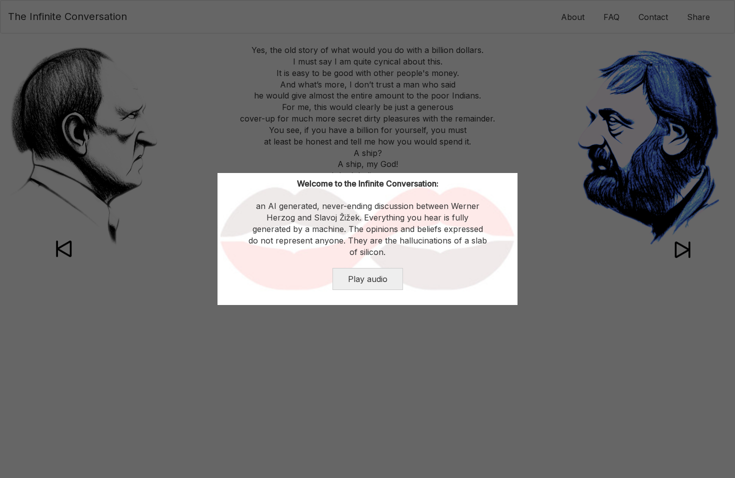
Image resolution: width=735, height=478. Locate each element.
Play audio (368, 279)
